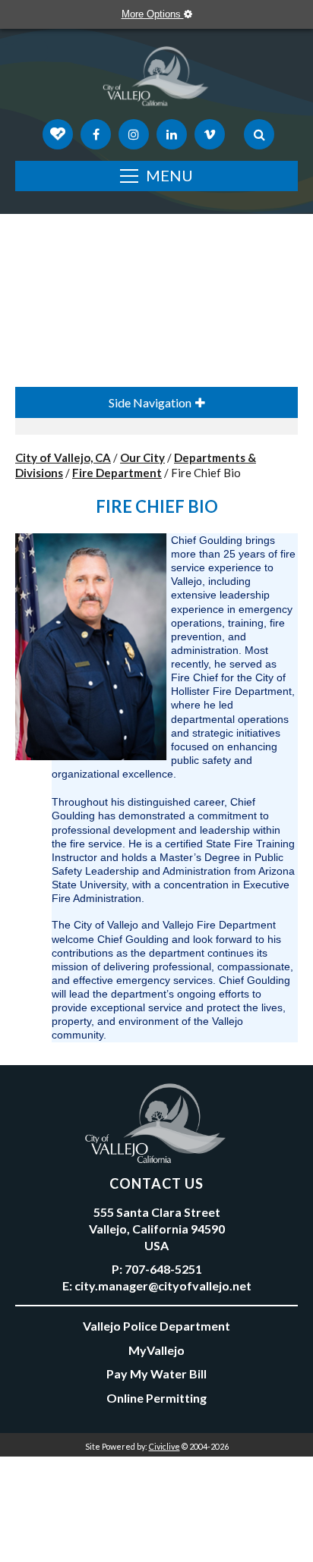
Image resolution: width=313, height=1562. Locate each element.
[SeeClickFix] (58, 134)
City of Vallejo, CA (63, 457)
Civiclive (164, 1446)
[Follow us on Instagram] (134, 134)
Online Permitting (156, 1398)
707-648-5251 (163, 1269)
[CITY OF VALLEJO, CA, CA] (156, 79)
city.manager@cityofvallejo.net (162, 1285)
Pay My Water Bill (156, 1373)
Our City (142, 457)
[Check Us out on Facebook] (96, 134)
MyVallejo (156, 1350)
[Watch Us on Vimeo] (209, 134)
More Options (153, 14)
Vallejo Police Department (156, 1325)
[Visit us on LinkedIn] (171, 134)
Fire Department (117, 472)
